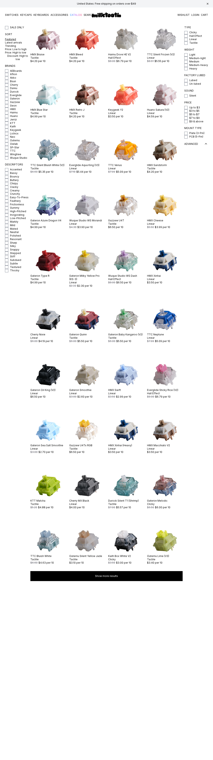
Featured (10, 39)
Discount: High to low (17, 57)
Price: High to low (15, 52)
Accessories (59, 14)
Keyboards (41, 14)
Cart (204, 14)
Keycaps (26, 14)
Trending (10, 45)
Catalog (76, 14)
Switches (12, 14)
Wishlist (183, 14)
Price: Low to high (16, 49)
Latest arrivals (13, 42)
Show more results (106, 576)
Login (195, 14)
